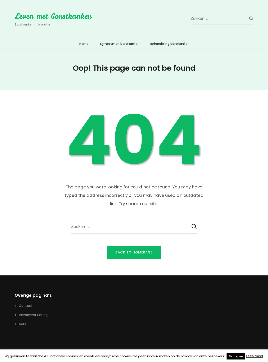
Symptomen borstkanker (119, 44)
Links (23, 324)
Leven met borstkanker (53, 16)
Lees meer (254, 356)
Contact (26, 305)
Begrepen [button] (236, 356)
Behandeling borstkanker (169, 44)
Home (84, 44)
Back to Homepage (134, 252)
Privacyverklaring (33, 314)
